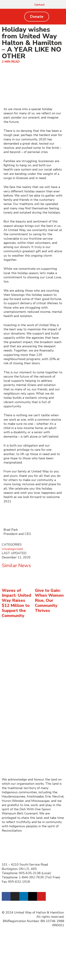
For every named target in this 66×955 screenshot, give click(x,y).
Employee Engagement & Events (26, 687)
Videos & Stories (14, 683)
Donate (7, 641)
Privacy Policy (11, 755)
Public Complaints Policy (20, 759)
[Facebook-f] (6, 896)
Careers (7, 742)
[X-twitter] (32, 896)
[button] (59, 5)
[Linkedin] (23, 896)
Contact (39, 4)
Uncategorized (12, 549)
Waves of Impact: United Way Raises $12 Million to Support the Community (16, 603)
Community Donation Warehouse (26, 725)
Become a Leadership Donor (22, 645)
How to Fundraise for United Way (26, 679)
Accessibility (11, 746)
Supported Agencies (17, 696)
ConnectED (10, 721)
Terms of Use (11, 751)
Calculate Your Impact (18, 658)
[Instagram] (15, 896)
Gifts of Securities (14, 649)
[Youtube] (41, 896)
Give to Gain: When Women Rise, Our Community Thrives (49, 600)
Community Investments (19, 717)
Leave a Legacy (13, 654)
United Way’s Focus (16, 713)
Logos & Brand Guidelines (20, 692)
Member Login (12, 763)
